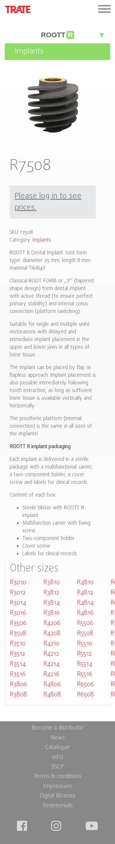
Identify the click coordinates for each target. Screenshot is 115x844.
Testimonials (57, 806)
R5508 (85, 633)
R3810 (51, 582)
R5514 (84, 664)
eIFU (57, 757)
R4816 (85, 613)
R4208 (51, 633)
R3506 (18, 623)
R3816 (51, 613)
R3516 (18, 674)
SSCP (57, 767)
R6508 (85, 694)
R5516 (84, 674)
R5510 (84, 643)
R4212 (51, 653)
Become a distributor (58, 728)
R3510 (18, 643)
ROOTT (57, 35)
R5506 (85, 623)
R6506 (85, 684)
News (57, 738)
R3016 (18, 613)
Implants (42, 240)
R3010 (18, 582)
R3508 (18, 633)
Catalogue (57, 747)
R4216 (51, 674)
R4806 (52, 684)
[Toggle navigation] (104, 10)
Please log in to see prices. (48, 202)
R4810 (85, 582)
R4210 (51, 643)
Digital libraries (57, 796)
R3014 (18, 603)
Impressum (57, 786)
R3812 (51, 592)
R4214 (51, 664)
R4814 (85, 603)
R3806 (18, 684)
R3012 (18, 592)
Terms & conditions (57, 776)
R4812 (85, 592)
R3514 (18, 664)
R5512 (84, 653)
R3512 (17, 653)
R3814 (51, 603)
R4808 (52, 694)
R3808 (18, 694)
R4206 (51, 623)
